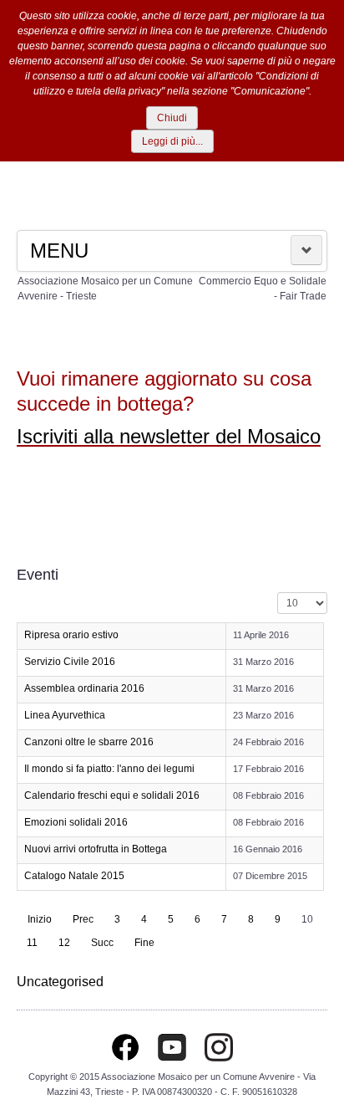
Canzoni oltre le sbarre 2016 (89, 742)
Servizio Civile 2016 (69, 661)
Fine (144, 943)
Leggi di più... (172, 141)
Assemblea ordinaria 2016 (84, 688)
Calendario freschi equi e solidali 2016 (112, 795)
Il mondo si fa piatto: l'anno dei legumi (109, 769)
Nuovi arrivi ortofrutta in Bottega (95, 849)
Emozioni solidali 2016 (76, 822)
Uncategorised (60, 981)
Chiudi (172, 118)
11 (32, 943)
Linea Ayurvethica (64, 715)
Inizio (40, 919)
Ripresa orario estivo (71, 635)
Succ (102, 943)
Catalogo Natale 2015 (74, 876)
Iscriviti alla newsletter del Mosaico (169, 436)
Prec (83, 919)
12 (64, 943)
